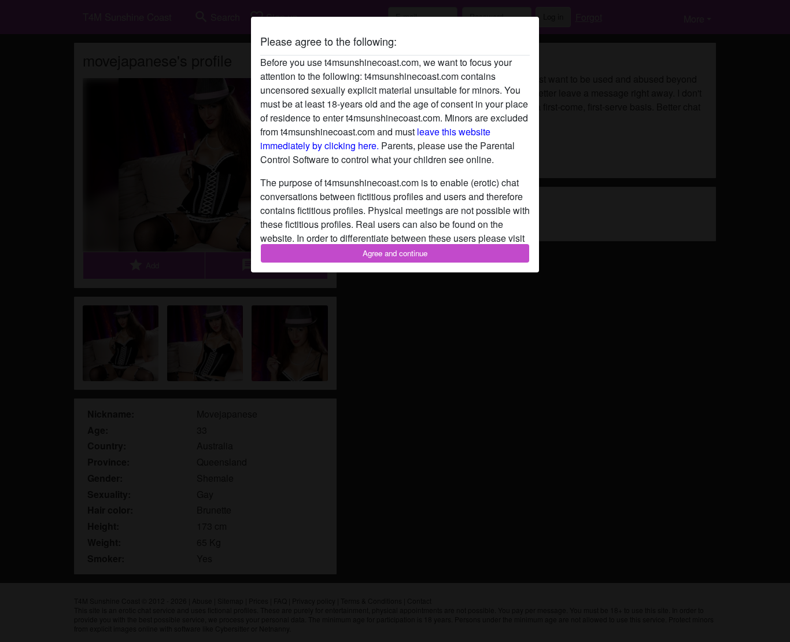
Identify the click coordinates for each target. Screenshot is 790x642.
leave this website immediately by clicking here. (375, 138)
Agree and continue (395, 253)
